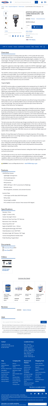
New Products (38, 377)
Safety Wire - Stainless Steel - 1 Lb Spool (8, 295)
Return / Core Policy (5, 377)
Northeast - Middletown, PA (29, 350)
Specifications (21, 46)
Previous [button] (3, 292)
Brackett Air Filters (28, 295)
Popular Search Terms (28, 384)
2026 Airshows (27, 365)
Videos (32, 46)
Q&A (41, 46)
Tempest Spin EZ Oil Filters (18, 295)
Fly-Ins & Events (27, 377)
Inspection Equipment (13, 6)
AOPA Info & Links (27, 367)
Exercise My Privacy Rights (14, 394)
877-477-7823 (7, 344)
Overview (10, 46)
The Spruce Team (16, 384)
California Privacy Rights (5, 394)
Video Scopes (21, 6)
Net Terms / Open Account (6, 368)
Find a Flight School (28, 376)
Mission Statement (16, 379)
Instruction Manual (8, 247)
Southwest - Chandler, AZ (29, 346)
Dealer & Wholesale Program (5, 366)
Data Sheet (7, 250)
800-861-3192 (11, 346)
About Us (14, 363)
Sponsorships (15, 382)
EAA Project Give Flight (28, 374)
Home (3, 6)
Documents (27, 46)
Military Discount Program (29, 383)
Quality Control (4, 376)
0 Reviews (33, 18)
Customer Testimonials (17, 368)
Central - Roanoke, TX (28, 347)
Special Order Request (39, 379)
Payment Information (5, 372)
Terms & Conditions (5, 381)
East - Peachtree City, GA (29, 352)
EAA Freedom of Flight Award (17, 371)
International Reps (16, 377)
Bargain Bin (37, 367)
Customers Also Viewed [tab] (24, 278)
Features (15, 46)
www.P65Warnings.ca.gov (31, 163)
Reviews (37, 46)
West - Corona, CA (27, 344)
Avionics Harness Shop (39, 365)
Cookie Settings (22, 394)
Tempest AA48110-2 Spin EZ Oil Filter (40, 295)
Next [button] (44, 292)
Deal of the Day (38, 374)
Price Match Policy (4, 374)
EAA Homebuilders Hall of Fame (17, 374)
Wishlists (37, 381)
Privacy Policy (25, 396)
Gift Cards (37, 376)
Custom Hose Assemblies (40, 372)
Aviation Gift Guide (39, 363)
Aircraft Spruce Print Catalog (16, 366)
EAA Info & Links (27, 369)
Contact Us (3, 363)
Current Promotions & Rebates (39, 369)
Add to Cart (38, 27)
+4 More (6, 31)
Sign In (42, 2)
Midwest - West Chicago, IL (29, 349)
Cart (46, 2)
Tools (6, 6)
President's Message (16, 380)
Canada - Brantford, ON (28, 355)
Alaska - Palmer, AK (27, 353)
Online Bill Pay (4, 370)
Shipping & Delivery (5, 379)
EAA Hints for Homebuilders (26, 371)
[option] (16, 20)
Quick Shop (8, 300)
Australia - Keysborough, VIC (29, 356)
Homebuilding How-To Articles (28, 380)
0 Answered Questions (40, 18)
